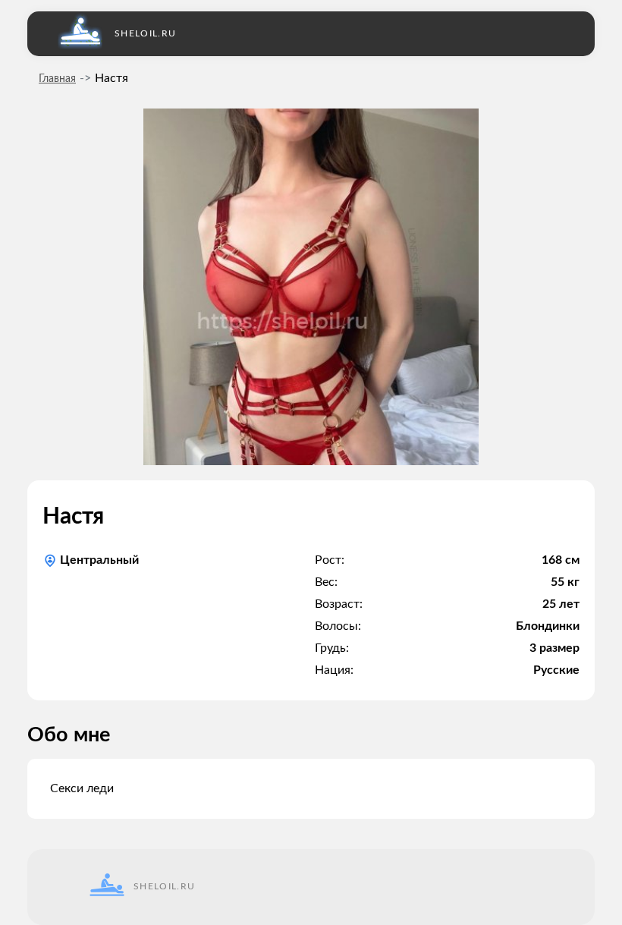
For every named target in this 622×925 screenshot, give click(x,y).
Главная (57, 79)
